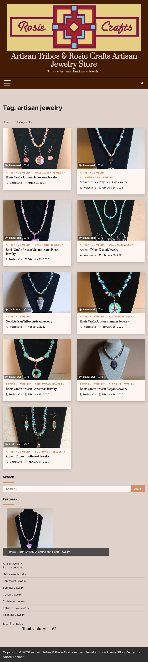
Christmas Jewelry (49, 384)
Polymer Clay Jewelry (97, 177)
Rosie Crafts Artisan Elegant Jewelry (103, 389)
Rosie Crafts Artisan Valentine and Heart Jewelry (35, 551)
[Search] (142, 83)
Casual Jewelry (121, 244)
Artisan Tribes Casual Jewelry (99, 250)
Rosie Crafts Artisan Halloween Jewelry (32, 177)
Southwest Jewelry (50, 451)
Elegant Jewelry (122, 384)
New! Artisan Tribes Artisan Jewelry (29, 321)
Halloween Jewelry (50, 172)
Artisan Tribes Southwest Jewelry (28, 456)
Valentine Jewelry (49, 244)
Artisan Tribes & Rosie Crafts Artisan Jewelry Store (74, 60)
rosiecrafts (15, 182)
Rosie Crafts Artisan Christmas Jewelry (31, 389)
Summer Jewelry (121, 316)
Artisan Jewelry (18, 172)
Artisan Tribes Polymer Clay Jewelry (103, 182)
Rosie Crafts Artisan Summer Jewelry (104, 321)
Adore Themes (13, 657)
